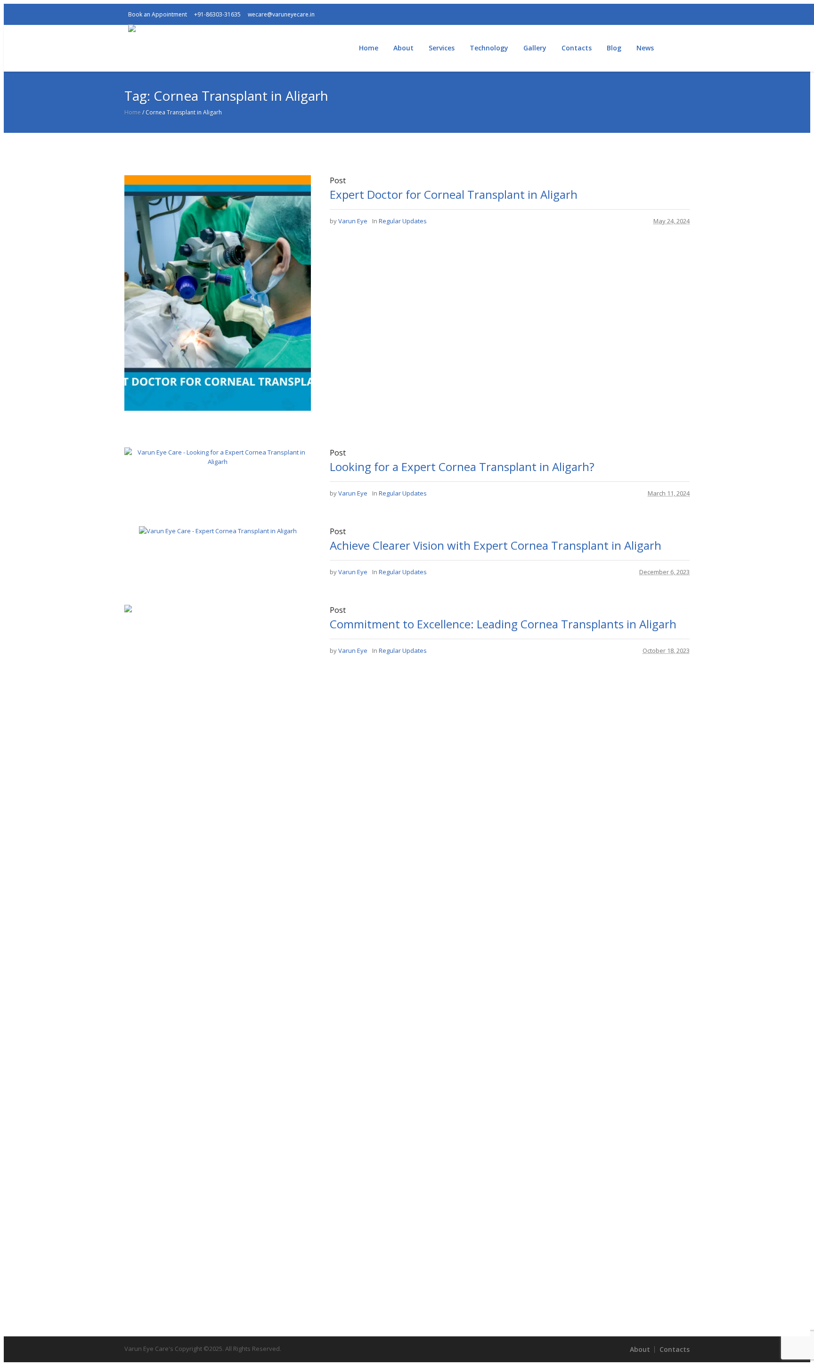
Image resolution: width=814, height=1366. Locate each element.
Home (132, 112)
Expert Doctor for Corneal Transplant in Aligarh (454, 194)
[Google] (626, 14)
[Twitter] (656, 14)
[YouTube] (641, 14)
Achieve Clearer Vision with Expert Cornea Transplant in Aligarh (495, 545)
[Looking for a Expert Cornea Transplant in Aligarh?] (217, 461)
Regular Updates (403, 221)
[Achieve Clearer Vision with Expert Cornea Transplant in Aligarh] (218, 531)
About (640, 1349)
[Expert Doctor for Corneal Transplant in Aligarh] (242, 408)
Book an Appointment (157, 14)
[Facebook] (596, 14)
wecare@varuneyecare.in (281, 14)
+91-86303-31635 (217, 14)
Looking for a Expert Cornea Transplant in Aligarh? (462, 466)
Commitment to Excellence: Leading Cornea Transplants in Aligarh (503, 624)
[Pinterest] (671, 14)
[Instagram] (611, 14)
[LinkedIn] (686, 14)
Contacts (674, 1349)
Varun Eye (352, 221)
